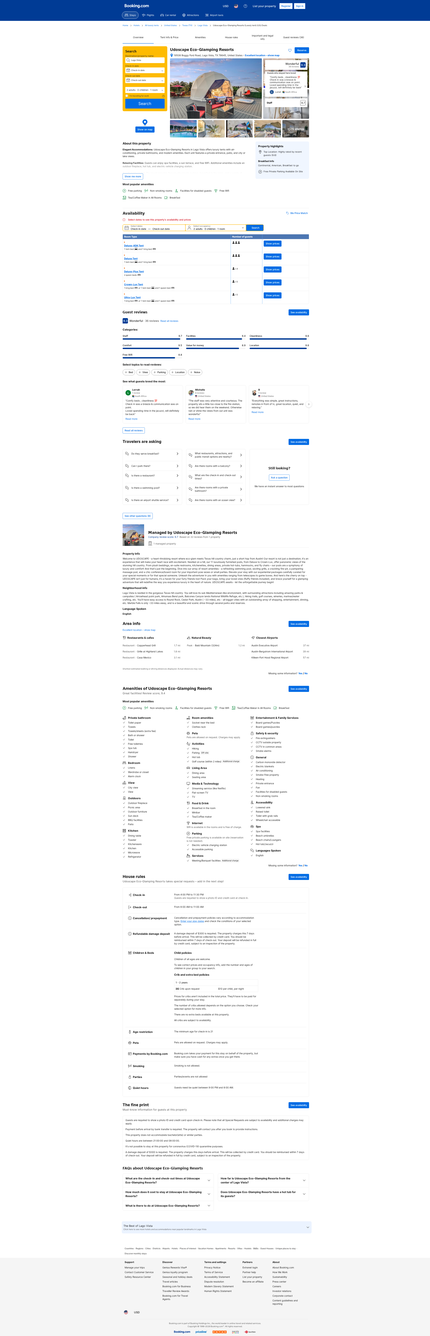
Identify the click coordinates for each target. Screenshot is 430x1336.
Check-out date (132, 76)
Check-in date (132, 66)
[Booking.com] (137, 6)
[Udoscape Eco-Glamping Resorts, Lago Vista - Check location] (171, 55)
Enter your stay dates (192, 921)
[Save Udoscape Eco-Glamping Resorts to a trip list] (290, 50)
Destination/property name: (139, 56)
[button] (145, 90)
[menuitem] (130, 15)
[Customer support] (245, 6)
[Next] (305, 86)
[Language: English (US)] (236, 6)
